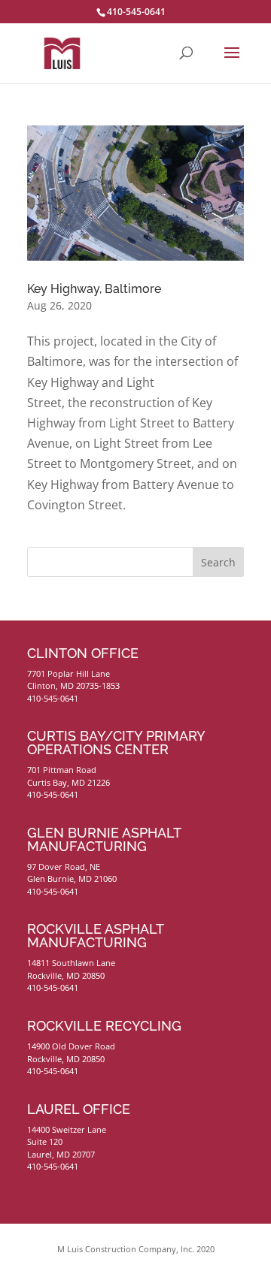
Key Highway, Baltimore (94, 289)
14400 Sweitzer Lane (66, 1129)
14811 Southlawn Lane (71, 962)
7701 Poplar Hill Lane (68, 673)
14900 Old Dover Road (71, 1046)
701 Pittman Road (61, 769)
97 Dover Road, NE (63, 866)
